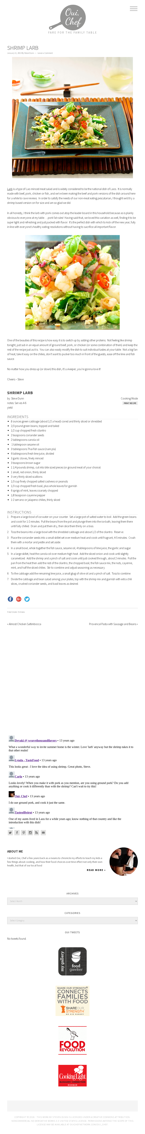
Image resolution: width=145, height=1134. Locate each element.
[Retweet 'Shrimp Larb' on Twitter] (27, 599)
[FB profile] (17, 832)
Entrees (21, 612)
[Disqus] (72, 678)
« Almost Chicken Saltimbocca (24, 624)
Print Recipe (130, 403)
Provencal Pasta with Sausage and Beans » (113, 624)
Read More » (96, 870)
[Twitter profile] (10, 832)
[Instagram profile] (30, 832)
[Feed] (36, 832)
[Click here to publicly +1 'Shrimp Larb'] (18, 599)
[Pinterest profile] (23, 832)
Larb (9, 189)
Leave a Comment (45, 53)
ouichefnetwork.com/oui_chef (89, 1124)
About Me (15, 851)
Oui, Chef (72, 14)
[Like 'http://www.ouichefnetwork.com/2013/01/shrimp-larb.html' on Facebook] (10, 599)
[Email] (43, 832)
